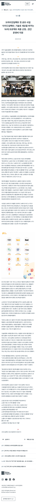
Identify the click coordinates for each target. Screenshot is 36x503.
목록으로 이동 (30, 439)
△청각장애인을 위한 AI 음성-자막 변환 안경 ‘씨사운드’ (15, 412)
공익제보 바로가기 (7, 499)
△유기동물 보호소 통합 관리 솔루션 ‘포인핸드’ (13, 416)
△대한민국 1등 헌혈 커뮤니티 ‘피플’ (10, 423)
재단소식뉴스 (8, 10)
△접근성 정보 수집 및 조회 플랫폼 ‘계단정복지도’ (13, 400)
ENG (27, 4)
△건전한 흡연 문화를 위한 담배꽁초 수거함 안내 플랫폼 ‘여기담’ (17, 414)
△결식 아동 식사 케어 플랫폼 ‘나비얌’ (10, 403)
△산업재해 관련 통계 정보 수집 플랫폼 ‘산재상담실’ (14, 407)
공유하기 (7, 439)
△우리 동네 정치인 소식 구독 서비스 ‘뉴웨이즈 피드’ (14, 405)
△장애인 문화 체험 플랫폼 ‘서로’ (9, 409)
